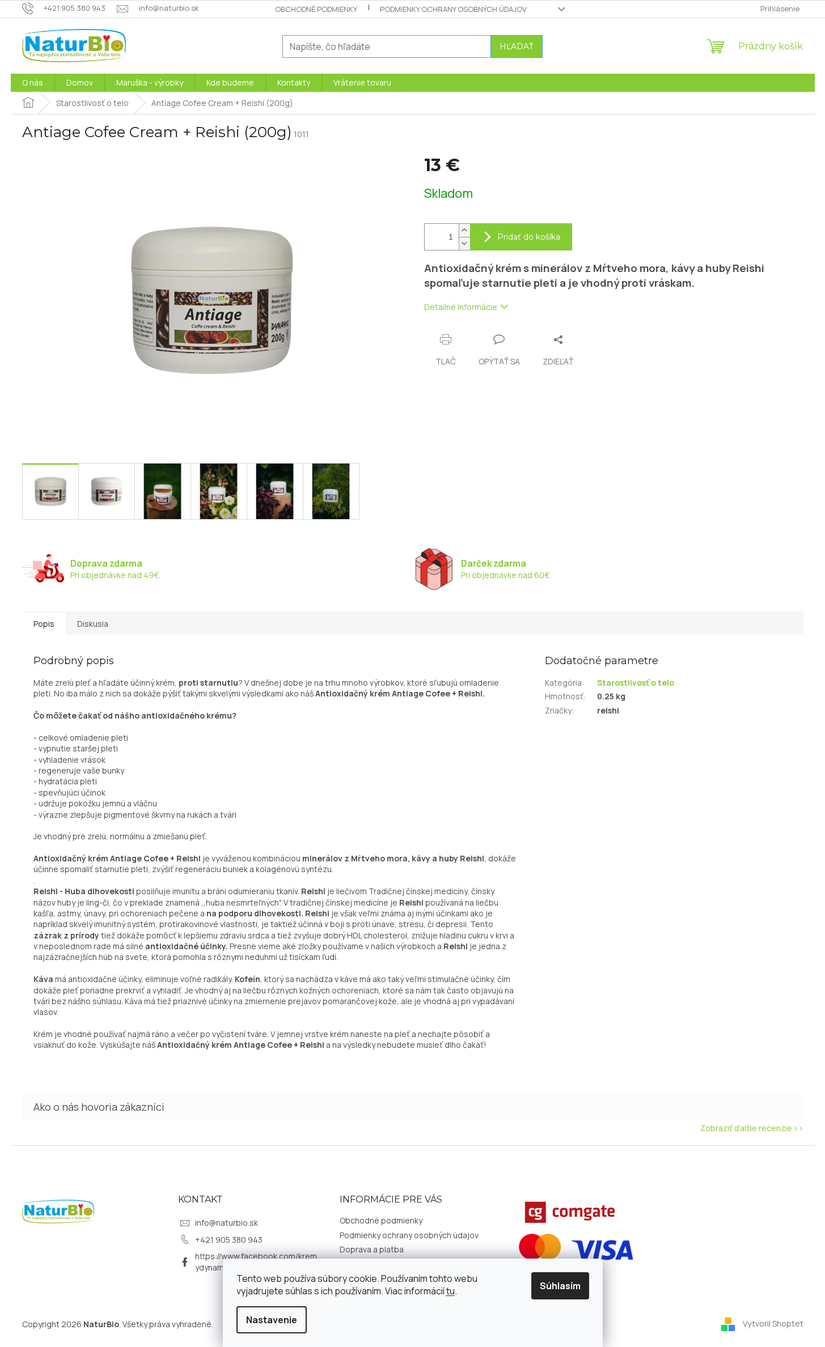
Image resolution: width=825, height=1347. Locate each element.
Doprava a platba (372, 1249)
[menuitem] (32, 83)
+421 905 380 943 (229, 1239)
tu (450, 1291)
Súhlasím (560, 1286)
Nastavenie (271, 1320)
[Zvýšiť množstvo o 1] (464, 230)
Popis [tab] (43, 623)
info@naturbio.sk (226, 1222)
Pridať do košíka (528, 237)
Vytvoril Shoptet (773, 1323)
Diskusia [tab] (92, 623)
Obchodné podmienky (316, 9)
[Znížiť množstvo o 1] (464, 243)
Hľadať (517, 46)
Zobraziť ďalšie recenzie (746, 1128)
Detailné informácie (460, 306)
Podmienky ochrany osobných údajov (453, 9)
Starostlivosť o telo (635, 682)
